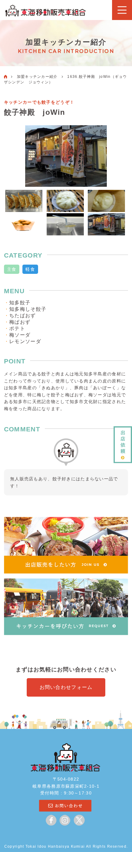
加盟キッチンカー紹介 (37, 76)
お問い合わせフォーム (66, 687)
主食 (12, 269)
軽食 (30, 269)
